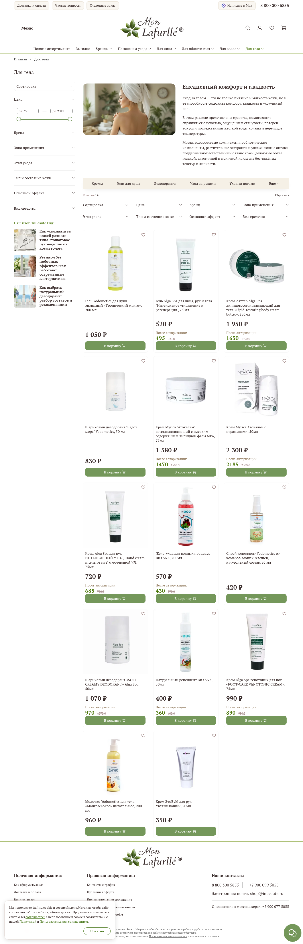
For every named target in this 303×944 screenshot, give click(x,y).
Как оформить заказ (28, 884)
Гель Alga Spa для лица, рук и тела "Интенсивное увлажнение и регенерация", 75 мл (184, 305)
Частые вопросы (68, 5)
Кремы (97, 183)
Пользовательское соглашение (109, 899)
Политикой (28, 921)
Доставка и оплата (31, 5)
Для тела (253, 48)
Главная (20, 59)
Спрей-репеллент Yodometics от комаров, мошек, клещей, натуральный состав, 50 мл (253, 558)
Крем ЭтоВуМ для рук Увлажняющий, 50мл (174, 803)
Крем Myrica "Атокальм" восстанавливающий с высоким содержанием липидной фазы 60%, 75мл (185, 434)
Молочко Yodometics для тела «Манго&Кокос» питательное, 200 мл (113, 806)
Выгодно (83, 48)
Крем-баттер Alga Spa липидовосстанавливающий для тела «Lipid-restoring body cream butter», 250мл (253, 307)
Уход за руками (203, 183)
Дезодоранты (165, 183)
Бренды (102, 48)
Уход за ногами (242, 183)
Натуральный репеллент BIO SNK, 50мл (184, 682)
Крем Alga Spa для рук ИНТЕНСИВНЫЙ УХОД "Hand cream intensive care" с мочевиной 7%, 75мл (115, 560)
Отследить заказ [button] (103, 5)
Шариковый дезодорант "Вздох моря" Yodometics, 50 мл (111, 429)
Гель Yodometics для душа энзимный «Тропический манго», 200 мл (113, 305)
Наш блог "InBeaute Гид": (34, 223)
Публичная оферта (100, 892)
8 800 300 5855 (274, 5)
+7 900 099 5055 (264, 885)
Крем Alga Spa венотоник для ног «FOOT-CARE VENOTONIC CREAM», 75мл (255, 684)
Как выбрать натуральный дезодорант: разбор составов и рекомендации (55, 296)
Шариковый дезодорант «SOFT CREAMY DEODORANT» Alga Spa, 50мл (112, 684)
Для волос (228, 48)
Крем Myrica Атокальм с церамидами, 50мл (246, 429)
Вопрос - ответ (24, 899)
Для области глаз (196, 48)
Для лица (164, 48)
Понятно (97, 931)
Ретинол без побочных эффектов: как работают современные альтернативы (52, 268)
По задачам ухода (132, 48)
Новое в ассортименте (51, 48)
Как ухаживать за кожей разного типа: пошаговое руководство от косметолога (55, 240)
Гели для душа (128, 183)
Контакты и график (101, 884)
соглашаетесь (35, 917)
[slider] (19, 119)
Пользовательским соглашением (168, 936)
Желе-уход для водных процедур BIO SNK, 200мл (183, 555)
